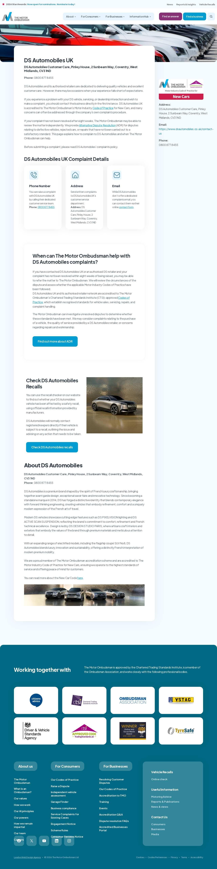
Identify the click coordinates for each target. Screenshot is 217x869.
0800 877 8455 (46, 207)
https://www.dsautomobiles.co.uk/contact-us (186, 131)
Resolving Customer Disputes (111, 781)
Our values (20, 798)
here (80, 578)
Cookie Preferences (157, 857)
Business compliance (63, 808)
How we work (22, 804)
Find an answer (170, 16)
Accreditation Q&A (111, 814)
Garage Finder (59, 801)
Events (103, 808)
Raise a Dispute (60, 786)
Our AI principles (24, 811)
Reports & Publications (165, 801)
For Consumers (89, 16)
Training (104, 801)
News (170, 4)
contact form (126, 207)
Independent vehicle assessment (63, 793)
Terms (184, 857)
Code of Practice (103, 108)
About (70, 16)
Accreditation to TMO (112, 795)
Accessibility (197, 857)
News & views (159, 806)
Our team (20, 833)
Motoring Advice (161, 796)
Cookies (140, 857)
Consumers (158, 824)
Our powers (21, 817)
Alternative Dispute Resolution (97, 125)
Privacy (174, 857)
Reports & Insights (186, 4)
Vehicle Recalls (207, 4)
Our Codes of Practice (65, 779)
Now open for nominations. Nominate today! (51, 4)
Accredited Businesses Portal (113, 828)
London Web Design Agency (27, 857)
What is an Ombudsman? (23, 790)
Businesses (158, 829)
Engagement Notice (63, 823)
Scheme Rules (59, 830)
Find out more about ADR (55, 341)
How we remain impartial (23, 825)
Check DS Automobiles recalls (52, 447)
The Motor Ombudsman (22, 781)
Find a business (194, 16)
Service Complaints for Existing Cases (65, 815)
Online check (159, 779)
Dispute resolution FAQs (114, 820)
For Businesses (114, 16)
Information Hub (139, 16)
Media (155, 834)
